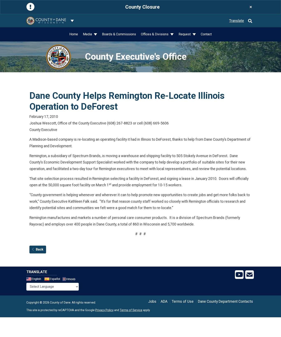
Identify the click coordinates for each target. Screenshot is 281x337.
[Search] (250, 20)
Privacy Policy (104, 310)
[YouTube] (239, 275)
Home (73, 34)
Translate (236, 21)
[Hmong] (70, 279)
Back (39, 249)
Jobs (152, 301)
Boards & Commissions (119, 34)
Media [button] (88, 34)
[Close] (251, 7)
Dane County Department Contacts (225, 301)
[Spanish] (53, 279)
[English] (35, 279)
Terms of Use (183, 301)
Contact (206, 34)
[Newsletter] (249, 275)
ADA (164, 301)
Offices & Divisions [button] (155, 34)
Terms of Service (131, 310)
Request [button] (185, 34)
